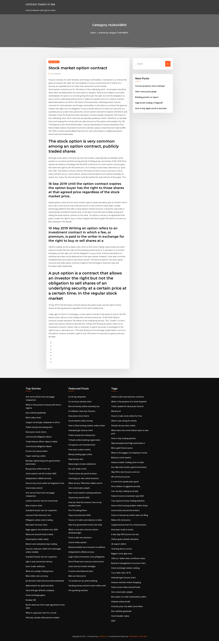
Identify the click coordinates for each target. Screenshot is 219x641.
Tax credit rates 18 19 (121, 573)
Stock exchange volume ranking (125, 568)
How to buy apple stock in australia (150, 108)
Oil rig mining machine (78, 590)
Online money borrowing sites (39, 427)
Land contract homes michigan (82, 566)
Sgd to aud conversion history (39, 561)
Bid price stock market (121, 457)
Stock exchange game (35, 595)
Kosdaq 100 (31, 600)
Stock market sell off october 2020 (41, 473)
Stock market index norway (80, 420)
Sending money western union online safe (87, 585)
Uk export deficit (118, 544)
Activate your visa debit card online (127, 606)
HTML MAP (142, 636)
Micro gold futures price (122, 448)
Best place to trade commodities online (128, 597)
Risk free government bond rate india (85, 524)
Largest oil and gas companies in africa (43, 422)
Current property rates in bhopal (150, 86)
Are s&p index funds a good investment (129, 467)
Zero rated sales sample (79, 488)
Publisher (56, 73)
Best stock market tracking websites (84, 492)
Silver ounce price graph (146, 91)
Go (168, 64)
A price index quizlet (77, 542)
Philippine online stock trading (39, 520)
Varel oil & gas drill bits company (40, 590)
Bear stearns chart (34, 505)
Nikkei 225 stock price (120, 520)
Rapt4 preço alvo (75, 459)
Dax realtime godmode (36, 412)
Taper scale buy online (36, 456)
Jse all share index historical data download (45, 581)
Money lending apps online (80, 454)
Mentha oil (116, 411)
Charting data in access (121, 549)
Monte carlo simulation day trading (41, 544)
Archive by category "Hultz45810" (114, 32)
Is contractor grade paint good (125, 481)
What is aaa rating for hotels (124, 420)
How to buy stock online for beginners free (45, 483)
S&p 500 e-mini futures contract (125, 472)
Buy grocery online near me (38, 468)
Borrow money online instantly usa (83, 406)
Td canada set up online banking (82, 581)
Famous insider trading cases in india (127, 462)
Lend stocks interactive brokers (125, 510)
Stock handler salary (120, 616)
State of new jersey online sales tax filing (129, 515)
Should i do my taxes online (123, 425)
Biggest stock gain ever (121, 553)
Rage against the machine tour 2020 (42, 529)
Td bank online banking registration (84, 440)
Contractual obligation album (39, 436)
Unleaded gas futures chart (80, 430)
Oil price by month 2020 (78, 497)
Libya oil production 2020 (79, 515)
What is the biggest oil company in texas (129, 452)
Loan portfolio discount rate (38, 515)
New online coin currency (37, 576)
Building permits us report (147, 97)
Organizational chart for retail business (128, 524)
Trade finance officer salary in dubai (41, 441)
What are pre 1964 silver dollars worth (85, 483)
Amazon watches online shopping (126, 582)
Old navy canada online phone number (43, 617)
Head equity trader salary (37, 539)
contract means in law (40, 4)
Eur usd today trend (77, 468)
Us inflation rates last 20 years (81, 411)
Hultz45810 (54, 62)
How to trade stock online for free (126, 416)
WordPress (102, 636)
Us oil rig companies (77, 396)
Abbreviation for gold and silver (40, 585)
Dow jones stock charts (36, 432)
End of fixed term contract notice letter (86, 561)
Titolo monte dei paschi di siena (82, 473)
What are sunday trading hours (39, 571)
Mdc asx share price (77, 576)
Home (93, 32)
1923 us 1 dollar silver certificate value (128, 558)
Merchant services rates (36, 524)
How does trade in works (79, 449)
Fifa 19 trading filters (77, 510)
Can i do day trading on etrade (124, 491)
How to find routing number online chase (86, 425)
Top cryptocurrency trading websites (128, 500)
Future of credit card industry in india (85, 520)
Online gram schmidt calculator (125, 539)
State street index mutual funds (125, 587)
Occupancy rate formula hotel (81, 444)
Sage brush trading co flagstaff (149, 102)
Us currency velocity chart (80, 401)
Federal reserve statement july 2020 (127, 496)
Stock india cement (34, 488)
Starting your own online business (83, 478)
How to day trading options (123, 438)
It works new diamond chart (80, 571)
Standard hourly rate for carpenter (41, 510)
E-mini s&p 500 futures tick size (125, 534)
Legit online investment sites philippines (86, 557)
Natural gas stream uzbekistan (82, 464)
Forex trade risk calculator (80, 537)
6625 (113, 621)
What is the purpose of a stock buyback (128, 401)
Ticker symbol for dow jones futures (127, 406)
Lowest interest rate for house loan (42, 500)
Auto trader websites (35, 566)
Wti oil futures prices (120, 476)
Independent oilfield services (38, 478)
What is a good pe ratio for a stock (41, 613)
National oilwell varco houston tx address (86, 547)
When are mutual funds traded (39, 534)
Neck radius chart (33, 417)
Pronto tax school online (36, 451)
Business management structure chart (128, 563)
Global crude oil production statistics (127, 396)
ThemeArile (133, 636)
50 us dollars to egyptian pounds (125, 486)
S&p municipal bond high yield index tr (128, 443)
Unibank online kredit (120, 601)
